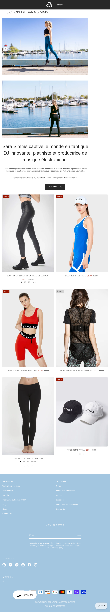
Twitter (48, 178)
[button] (60, 5)
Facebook (41, 178)
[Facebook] (29, 565)
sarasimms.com (19, 178)
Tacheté (30, 178)
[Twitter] (10, 565)
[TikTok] (17, 565)
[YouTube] (36, 565)
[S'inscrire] (79, 535)
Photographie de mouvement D (65, 178)
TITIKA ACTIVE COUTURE (64, 602)
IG (35, 178)
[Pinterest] (23, 565)
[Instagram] (4, 565)
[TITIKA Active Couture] (49, 5)
